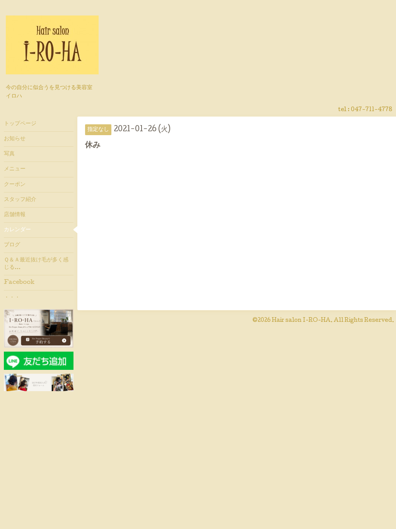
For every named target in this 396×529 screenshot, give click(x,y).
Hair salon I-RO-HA (301, 320)
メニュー (15, 169)
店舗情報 (15, 215)
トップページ (20, 124)
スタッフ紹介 (20, 200)
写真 (9, 154)
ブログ (12, 245)
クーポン (15, 185)
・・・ (12, 298)
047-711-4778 (371, 110)
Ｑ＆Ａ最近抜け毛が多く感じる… (36, 263)
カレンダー (17, 230)
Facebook (19, 283)
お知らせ (15, 139)
